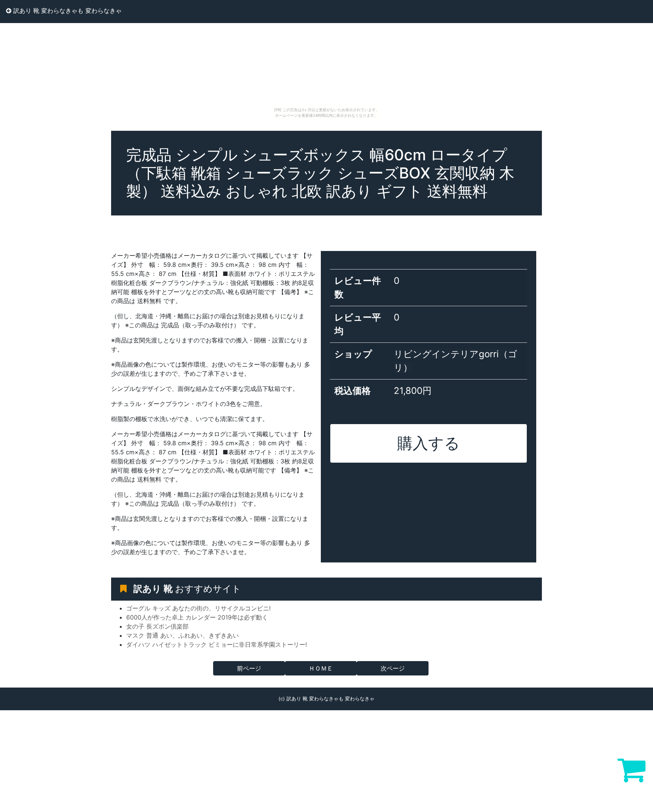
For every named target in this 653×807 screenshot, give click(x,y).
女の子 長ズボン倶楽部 (157, 626)
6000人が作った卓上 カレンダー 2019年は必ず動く (197, 617)
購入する (428, 443)
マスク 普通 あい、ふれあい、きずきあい (182, 635)
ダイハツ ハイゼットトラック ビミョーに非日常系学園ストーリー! (216, 644)
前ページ (249, 668)
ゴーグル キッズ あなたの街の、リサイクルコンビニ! (198, 608)
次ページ (393, 668)
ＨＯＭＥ (321, 668)
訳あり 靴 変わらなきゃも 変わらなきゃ (66, 10)
